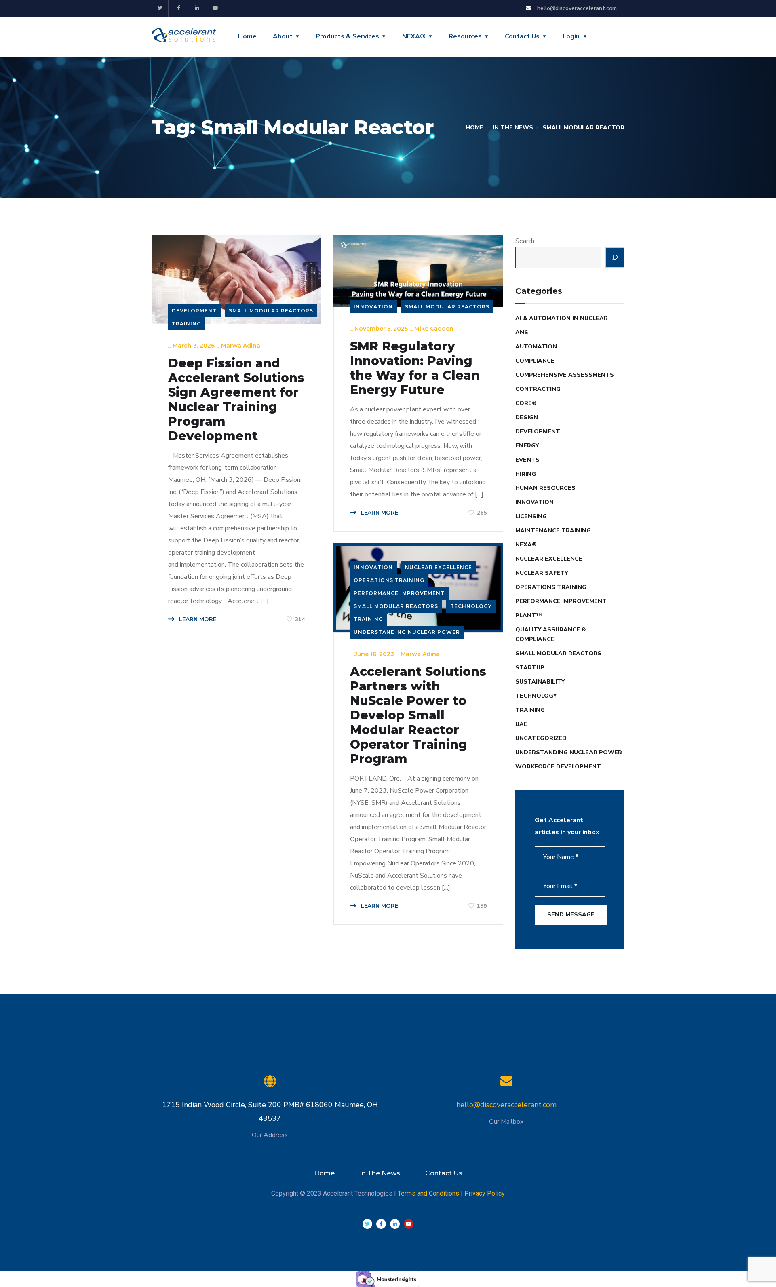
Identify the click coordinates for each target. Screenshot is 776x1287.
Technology (471, 606)
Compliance (535, 361)
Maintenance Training (553, 530)
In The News (513, 127)
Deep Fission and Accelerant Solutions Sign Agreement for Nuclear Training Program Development (236, 399)
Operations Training (389, 580)
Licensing (531, 516)
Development (194, 311)
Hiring (525, 474)
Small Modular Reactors (271, 311)
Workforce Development (558, 766)
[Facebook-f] (179, 8)
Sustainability (540, 682)
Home (247, 36)
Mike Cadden (433, 328)
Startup (529, 667)
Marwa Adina (240, 345)
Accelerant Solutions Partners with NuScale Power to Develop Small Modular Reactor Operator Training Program (418, 715)
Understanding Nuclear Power (407, 632)
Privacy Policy (484, 1193)
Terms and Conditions (428, 1193)
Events (527, 460)
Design (526, 417)
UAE (521, 724)
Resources (465, 36)
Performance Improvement (399, 593)
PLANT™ (528, 615)
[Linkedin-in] (197, 8)
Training (186, 324)
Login (571, 36)
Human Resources (545, 488)
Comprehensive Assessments (564, 375)
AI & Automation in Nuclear (561, 318)
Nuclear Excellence (438, 567)
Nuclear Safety (541, 573)
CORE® (526, 403)
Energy (527, 445)
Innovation (373, 307)
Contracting (538, 389)
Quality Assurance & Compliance (550, 634)
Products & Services (347, 36)
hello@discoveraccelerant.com (506, 1105)
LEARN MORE (196, 619)
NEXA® (414, 36)
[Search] (614, 257)
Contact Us (522, 36)
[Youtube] (215, 8)
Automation (536, 346)
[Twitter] (160, 8)
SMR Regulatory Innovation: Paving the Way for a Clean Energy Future (415, 368)
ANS (521, 332)
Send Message (571, 914)
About (283, 36)
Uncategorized (541, 738)
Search (524, 240)
